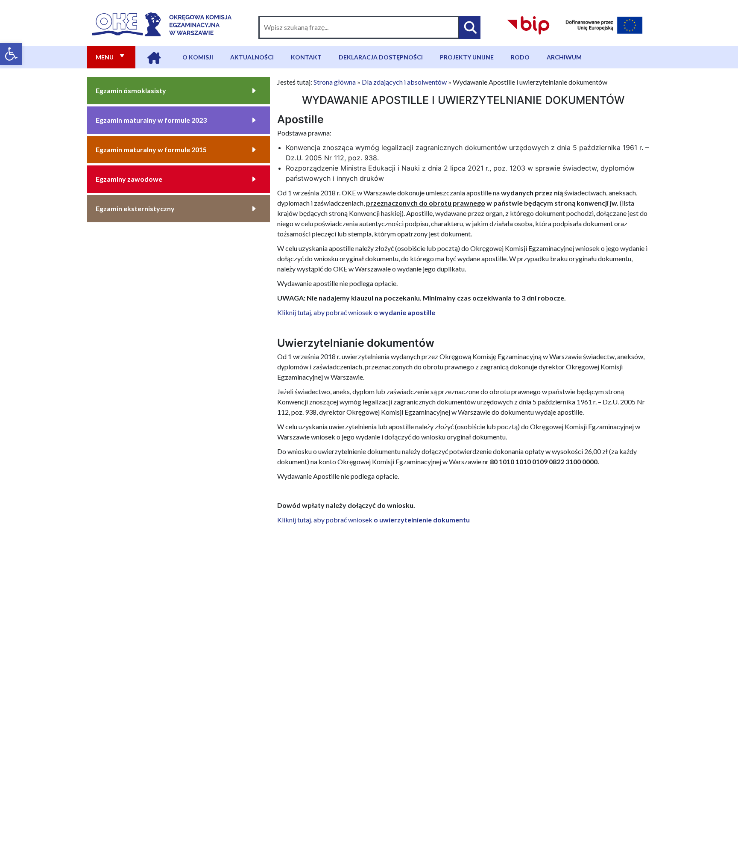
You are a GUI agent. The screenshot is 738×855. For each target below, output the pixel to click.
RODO (520, 57)
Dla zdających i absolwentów (404, 82)
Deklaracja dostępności (381, 57)
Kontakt (306, 57)
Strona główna (334, 82)
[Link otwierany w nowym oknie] (528, 24)
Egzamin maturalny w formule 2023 (151, 120)
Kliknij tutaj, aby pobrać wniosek (356, 312)
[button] (11, 54)
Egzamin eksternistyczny (135, 208)
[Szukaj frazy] (469, 27)
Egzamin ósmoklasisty (131, 90)
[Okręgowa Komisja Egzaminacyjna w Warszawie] (162, 22)
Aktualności (252, 57)
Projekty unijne (467, 57)
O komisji (197, 57)
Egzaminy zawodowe (129, 179)
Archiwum (564, 57)
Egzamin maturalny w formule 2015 (151, 149)
